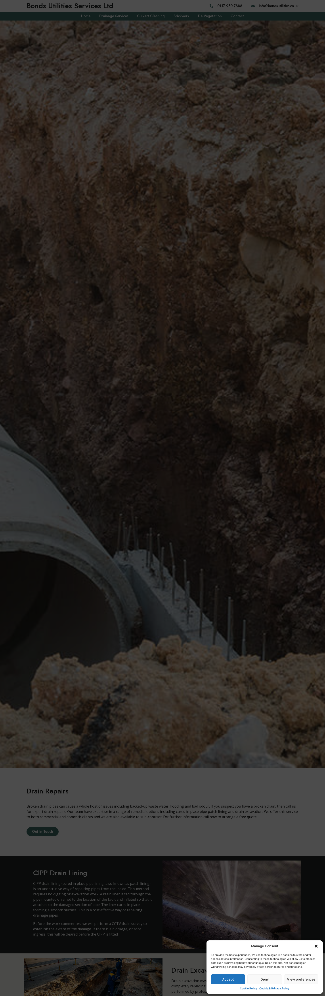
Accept (228, 979)
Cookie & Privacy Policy (274, 988)
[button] (316, 946)
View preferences (301, 979)
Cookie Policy (248, 988)
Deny (264, 979)
